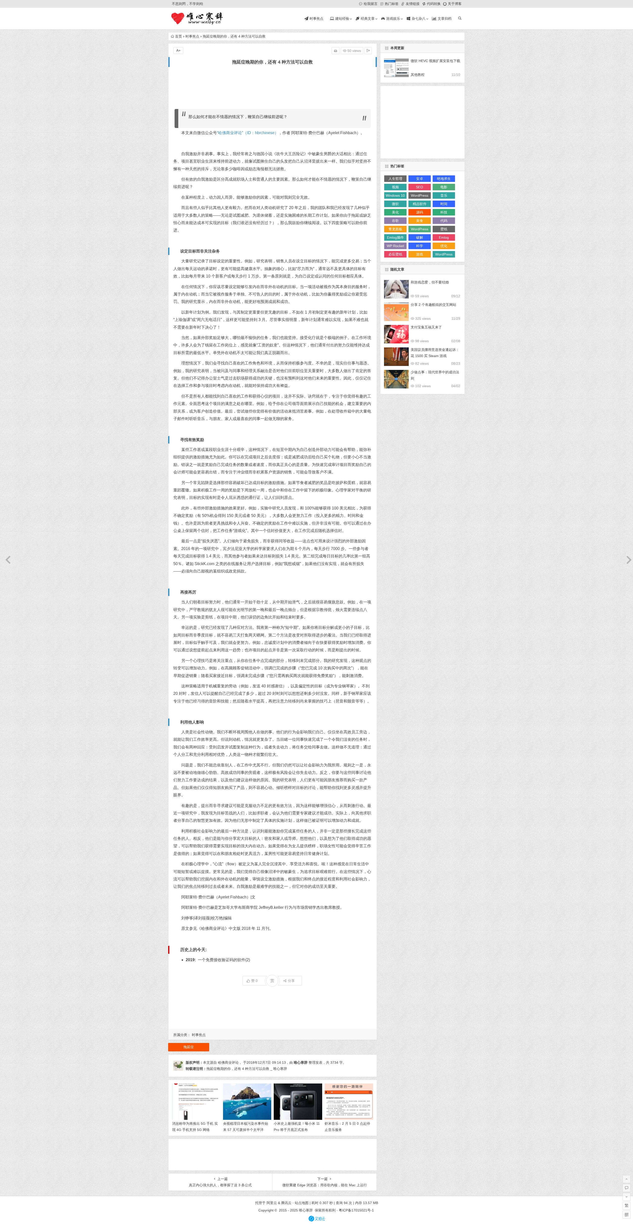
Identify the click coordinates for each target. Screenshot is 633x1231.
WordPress (419, 195)
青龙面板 (395, 229)
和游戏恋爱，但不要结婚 (430, 282)
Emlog (444, 237)
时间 (443, 204)
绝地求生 (444, 179)
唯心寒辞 (301, 1062)
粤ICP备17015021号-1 (357, 1210)
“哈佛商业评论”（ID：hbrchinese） (247, 133)
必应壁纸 (395, 254)
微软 (395, 204)
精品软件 (420, 204)
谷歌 (395, 221)
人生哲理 (395, 179)
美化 (395, 212)
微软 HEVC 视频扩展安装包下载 (435, 61)
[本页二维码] (627, 1215)
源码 (419, 212)
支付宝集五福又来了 (426, 327)
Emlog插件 (395, 237)
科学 (419, 246)
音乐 (443, 195)
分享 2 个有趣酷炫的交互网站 (433, 305)
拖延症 (188, 1047)
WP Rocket (395, 246)
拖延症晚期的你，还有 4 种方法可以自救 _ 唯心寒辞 (246, 1069)
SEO (419, 187)
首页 (178, 36)
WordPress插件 (419, 230)
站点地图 (302, 1203)
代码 (443, 221)
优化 (443, 246)
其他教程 (418, 75)
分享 (291, 981)
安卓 (419, 179)
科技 (443, 212)
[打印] (335, 50)
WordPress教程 (443, 255)
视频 (395, 187)
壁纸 (443, 229)
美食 (419, 221)
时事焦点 (192, 36)
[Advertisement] (273, 87)
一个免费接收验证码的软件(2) (224, 960)
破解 (419, 237)
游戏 (419, 254)
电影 (443, 187)
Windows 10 (395, 195)
